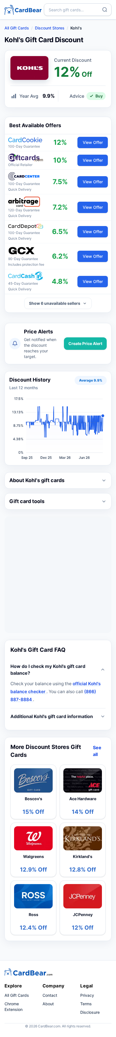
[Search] (104, 9)
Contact (50, 995)
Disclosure (90, 1012)
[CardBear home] (23, 9)
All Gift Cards (17, 27)
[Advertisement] (58, 574)
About (48, 1003)
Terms (86, 1003)
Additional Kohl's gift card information (51, 716)
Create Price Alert (85, 343)
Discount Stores (49, 27)
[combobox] (77, 9)
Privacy (87, 995)
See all (97, 751)
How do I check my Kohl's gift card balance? (47, 669)
